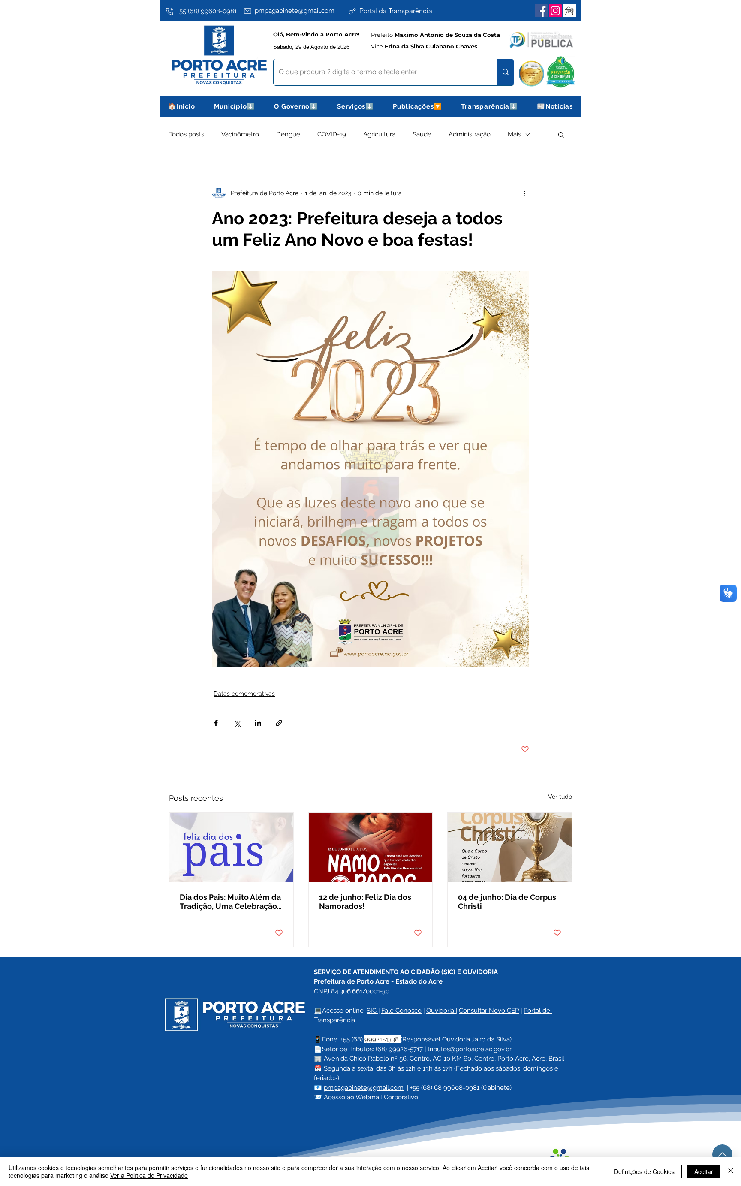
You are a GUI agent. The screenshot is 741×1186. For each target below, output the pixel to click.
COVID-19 (331, 134)
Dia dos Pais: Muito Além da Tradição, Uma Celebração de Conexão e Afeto (230, 902)
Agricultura (379, 134)
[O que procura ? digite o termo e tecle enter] (505, 72)
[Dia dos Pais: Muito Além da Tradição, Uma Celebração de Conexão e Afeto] (231, 847)
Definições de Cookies (644, 1171)
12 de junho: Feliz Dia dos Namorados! (365, 902)
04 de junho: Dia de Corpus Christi (507, 902)
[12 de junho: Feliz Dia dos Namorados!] (371, 847)
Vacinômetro (240, 134)
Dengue (288, 134)
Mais (514, 134)
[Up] (722, 1154)
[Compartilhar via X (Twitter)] (237, 723)
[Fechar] (731, 1171)
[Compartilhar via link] (279, 723)
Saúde (422, 134)
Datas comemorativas (244, 693)
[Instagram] (555, 10)
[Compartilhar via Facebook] (216, 723)
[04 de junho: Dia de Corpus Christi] (510, 847)
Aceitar (703, 1171)
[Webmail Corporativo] (569, 10)
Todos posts (186, 134)
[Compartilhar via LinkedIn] (258, 723)
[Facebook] (541, 10)
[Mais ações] (524, 193)
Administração (470, 134)
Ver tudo (560, 796)
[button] (234, 106)
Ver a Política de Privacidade (149, 1175)
